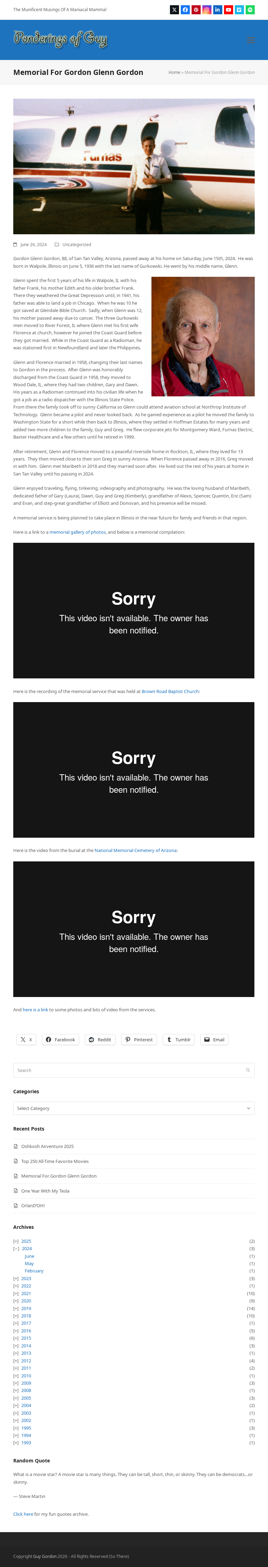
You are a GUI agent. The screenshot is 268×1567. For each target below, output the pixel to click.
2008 (26, 1390)
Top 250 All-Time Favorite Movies (55, 1161)
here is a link (36, 1009)
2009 (26, 1383)
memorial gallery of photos (78, 532)
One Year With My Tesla (45, 1191)
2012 (26, 1360)
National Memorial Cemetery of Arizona (136, 850)
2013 (26, 1353)
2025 (26, 1241)
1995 (26, 1428)
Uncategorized (76, 245)
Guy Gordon (45, 1556)
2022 (26, 1286)
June (29, 1256)
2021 (26, 1293)
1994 (26, 1435)
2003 (26, 1413)
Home (174, 72)
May (29, 1263)
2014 (26, 1345)
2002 (26, 1420)
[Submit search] (248, 1070)
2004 (26, 1405)
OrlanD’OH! (33, 1205)
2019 (26, 1308)
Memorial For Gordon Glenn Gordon (59, 1176)
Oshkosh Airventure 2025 (47, 1146)
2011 (26, 1368)
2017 (26, 1323)
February (34, 1271)
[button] (251, 40)
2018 (26, 1316)
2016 (26, 1331)
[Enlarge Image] (133, 166)
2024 (27, 1248)
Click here (23, 1514)
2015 (26, 1338)
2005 (26, 1398)
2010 (26, 1375)
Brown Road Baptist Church (170, 691)
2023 (26, 1278)
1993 (26, 1442)
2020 (26, 1301)
